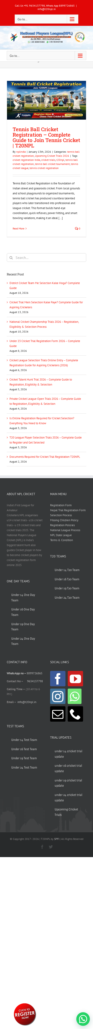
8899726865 (34, 673)
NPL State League (61, 535)
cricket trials (48, 159)
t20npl (60, 159)
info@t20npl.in (46, 9)
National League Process (65, 530)
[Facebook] (57, 678)
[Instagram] (57, 696)
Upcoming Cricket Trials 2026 (52, 155)
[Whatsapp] (74, 696)
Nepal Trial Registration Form (68, 510)
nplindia (21, 151)
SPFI (56, 839)
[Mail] (57, 714)
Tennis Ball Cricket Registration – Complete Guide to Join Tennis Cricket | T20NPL (46, 137)
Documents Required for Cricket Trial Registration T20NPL (44, 457)
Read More (18, 228)
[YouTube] (75, 678)
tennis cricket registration (44, 168)
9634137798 (35, 681)
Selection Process (61, 515)
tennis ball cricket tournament (52, 164)
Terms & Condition (61, 540)
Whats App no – (17, 673)
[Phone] (75, 714)
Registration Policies (62, 525)
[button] (83, 1019)
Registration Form (61, 505)
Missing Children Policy (64, 520)
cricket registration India (26, 159)
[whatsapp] (24, 1004)
